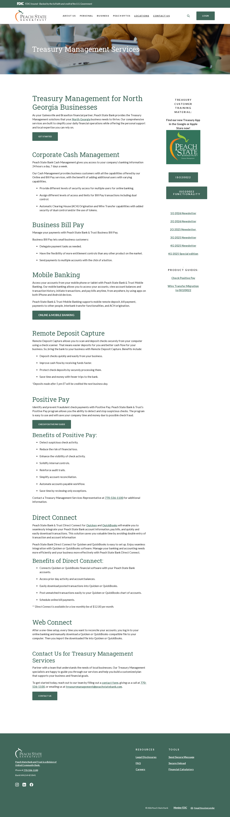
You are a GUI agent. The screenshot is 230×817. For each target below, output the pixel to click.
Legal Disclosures (146, 757)
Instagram (17, 784)
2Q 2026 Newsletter (183, 221)
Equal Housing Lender (204, 808)
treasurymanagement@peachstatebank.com (94, 686)
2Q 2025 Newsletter (183, 229)
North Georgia (81, 119)
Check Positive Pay (183, 278)
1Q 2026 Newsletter (183, 213)
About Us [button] (69, 15)
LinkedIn (24, 784)
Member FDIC (180, 807)
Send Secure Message (181, 757)
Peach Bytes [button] (121, 15)
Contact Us (161, 15)
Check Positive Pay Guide (51, 424)
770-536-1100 (31, 770)
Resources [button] (145, 749)
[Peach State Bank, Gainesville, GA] (31, 16)
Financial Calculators (181, 769)
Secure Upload (177, 763)
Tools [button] (174, 749)
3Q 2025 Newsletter (183, 237)
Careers (140, 769)
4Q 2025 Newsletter (183, 245)
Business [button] (103, 15)
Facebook (31, 784)
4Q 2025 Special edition (183, 253)
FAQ (138, 763)
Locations (141, 15)
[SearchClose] (188, 15)
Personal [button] (86, 15)
